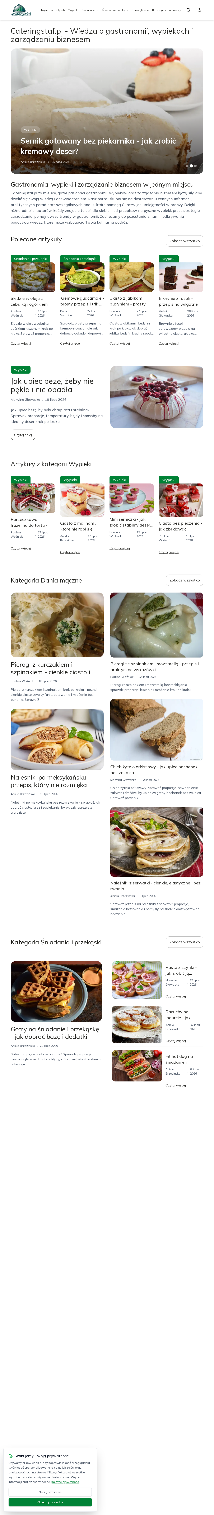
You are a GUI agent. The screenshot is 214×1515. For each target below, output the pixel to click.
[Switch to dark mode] (199, 10)
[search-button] (188, 10)
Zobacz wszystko (184, 240)
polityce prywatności (65, 1482)
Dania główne (140, 9)
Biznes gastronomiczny (166, 9)
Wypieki (73, 9)
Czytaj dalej (23, 435)
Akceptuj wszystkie (50, 1502)
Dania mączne (90, 9)
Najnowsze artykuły (53, 9)
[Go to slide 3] (195, 166)
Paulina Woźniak (22, 681)
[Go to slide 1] (187, 166)
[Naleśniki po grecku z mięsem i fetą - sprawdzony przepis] (107, 111)
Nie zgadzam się (50, 1492)
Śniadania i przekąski (115, 9)
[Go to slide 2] (191, 166)
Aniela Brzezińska (23, 794)
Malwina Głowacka (34, 162)
